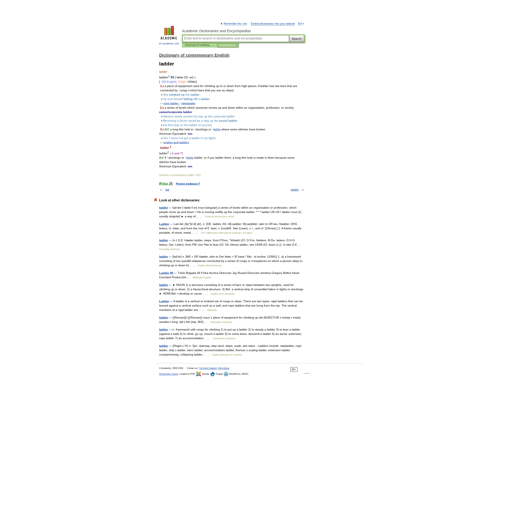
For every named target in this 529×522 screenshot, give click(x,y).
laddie (295, 189)
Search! (297, 38)
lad (167, 189)
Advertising (223, 368)
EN (300, 23)
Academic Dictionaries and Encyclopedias (216, 31)
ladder (163, 207)
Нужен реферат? (188, 183)
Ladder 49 (166, 273)
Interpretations (227, 45)
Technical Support (208, 368)
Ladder (164, 224)
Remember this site (235, 23)
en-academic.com (169, 43)
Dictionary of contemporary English (199, 45)
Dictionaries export (168, 374)
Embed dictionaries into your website (273, 23)
